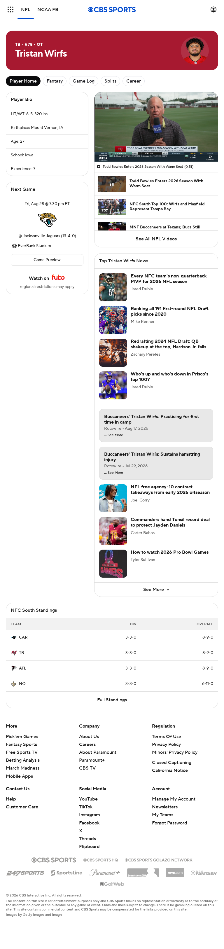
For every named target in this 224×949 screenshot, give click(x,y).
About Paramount (97, 752)
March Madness (22, 768)
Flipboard (89, 847)
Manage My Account (173, 799)
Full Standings (112, 700)
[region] (156, 127)
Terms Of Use (166, 737)
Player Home (23, 81)
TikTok (85, 807)
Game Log (83, 81)
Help (11, 799)
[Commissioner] (143, 870)
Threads (87, 839)
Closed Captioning (171, 763)
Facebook (89, 823)
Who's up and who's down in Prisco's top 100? (169, 376)
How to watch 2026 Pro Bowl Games (170, 552)
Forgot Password (169, 823)
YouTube (88, 799)
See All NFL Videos (156, 239)
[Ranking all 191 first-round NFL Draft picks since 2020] (113, 320)
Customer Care (22, 807)
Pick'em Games (22, 737)
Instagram (89, 815)
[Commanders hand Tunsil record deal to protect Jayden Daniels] (113, 531)
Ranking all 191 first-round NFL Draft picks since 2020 (170, 311)
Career (133, 81)
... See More (113, 435)
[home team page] (47, 220)
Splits (110, 81)
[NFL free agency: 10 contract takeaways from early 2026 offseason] (113, 498)
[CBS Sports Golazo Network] (158, 859)
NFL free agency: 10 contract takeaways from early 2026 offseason (170, 489)
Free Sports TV (22, 752)
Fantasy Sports (21, 744)
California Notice (170, 770)
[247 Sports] (25, 872)
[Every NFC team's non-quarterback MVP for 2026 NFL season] (113, 287)
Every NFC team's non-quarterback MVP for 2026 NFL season (169, 278)
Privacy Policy (166, 744)
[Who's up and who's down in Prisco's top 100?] (113, 385)
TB (21, 653)
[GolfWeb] (112, 884)
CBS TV (87, 768)
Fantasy (55, 81)
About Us (89, 737)
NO (22, 683)
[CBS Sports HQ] (100, 859)
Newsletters (165, 807)
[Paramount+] (105, 871)
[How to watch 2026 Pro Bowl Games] (113, 564)
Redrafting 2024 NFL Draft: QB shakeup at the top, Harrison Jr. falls (168, 344)
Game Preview (47, 260)
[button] (11, 9)
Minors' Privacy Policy (174, 752)
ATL (22, 668)
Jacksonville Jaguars (41, 236)
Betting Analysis (23, 760)
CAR (23, 637)
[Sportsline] (67, 872)
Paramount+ (92, 760)
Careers (87, 744)
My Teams (162, 815)
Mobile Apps (19, 776)
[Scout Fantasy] (204, 872)
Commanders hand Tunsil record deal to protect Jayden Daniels (170, 522)
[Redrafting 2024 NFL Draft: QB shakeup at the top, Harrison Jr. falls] (113, 353)
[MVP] (175, 870)
